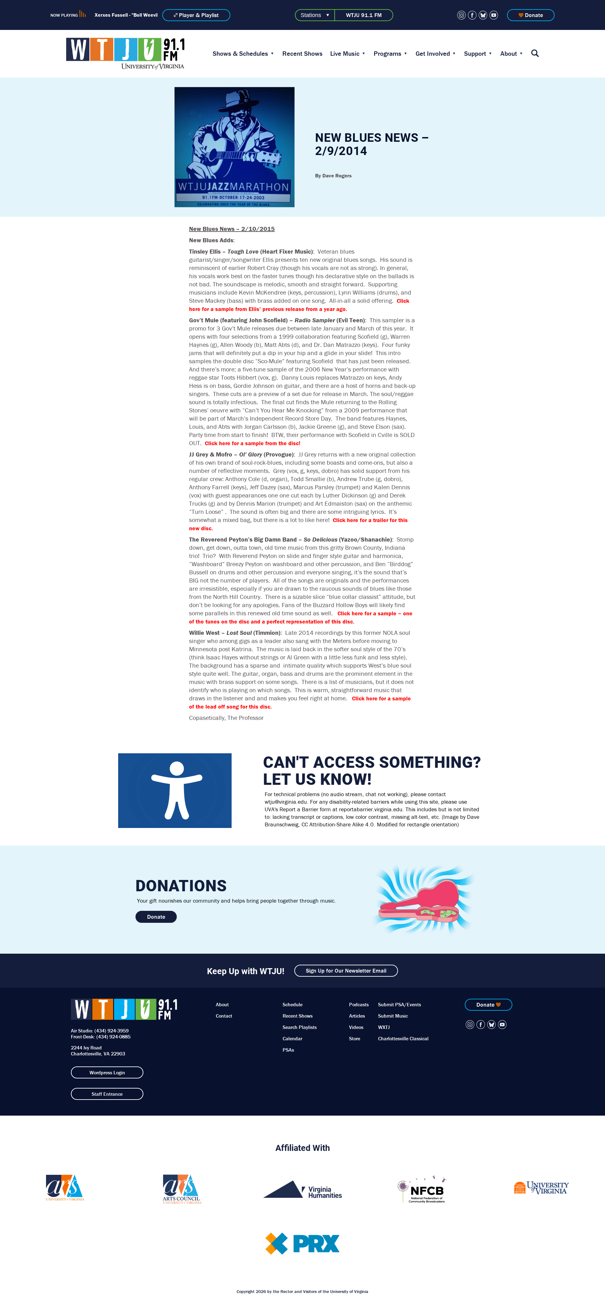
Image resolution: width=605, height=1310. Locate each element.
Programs (387, 53)
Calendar (292, 1038)
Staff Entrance (107, 1094)
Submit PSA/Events (399, 1004)
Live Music (345, 53)
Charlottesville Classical (403, 1038)
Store (354, 1038)
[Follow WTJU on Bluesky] (483, 15)
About (508, 53)
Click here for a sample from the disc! (252, 443)
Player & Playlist (199, 15)
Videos (356, 1027)
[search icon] (535, 53)
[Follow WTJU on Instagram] (461, 15)
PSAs (288, 1050)
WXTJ (384, 1027)
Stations (311, 15)
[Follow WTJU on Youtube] (493, 15)
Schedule (292, 1004)
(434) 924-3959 (112, 1030)
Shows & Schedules (240, 53)
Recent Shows (302, 53)
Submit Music (393, 1016)
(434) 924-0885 (113, 1036)
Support (475, 53)
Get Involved (433, 53)
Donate (534, 15)
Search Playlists (300, 1027)
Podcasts (359, 1004)
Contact (224, 1016)
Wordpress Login (107, 1072)
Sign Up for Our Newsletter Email (346, 970)
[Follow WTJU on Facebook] (472, 15)
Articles (357, 1016)
